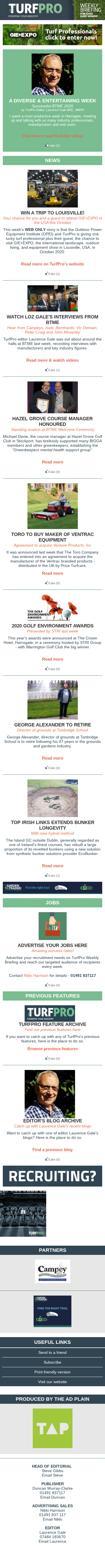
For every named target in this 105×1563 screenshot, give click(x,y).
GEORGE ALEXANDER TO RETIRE (52, 725)
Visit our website (52, 1382)
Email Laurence (52, 1541)
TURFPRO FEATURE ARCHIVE (52, 1024)
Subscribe (52, 1362)
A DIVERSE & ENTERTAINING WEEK (52, 100)
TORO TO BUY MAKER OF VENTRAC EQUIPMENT (52, 537)
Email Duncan (52, 1497)
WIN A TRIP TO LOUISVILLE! (53, 213)
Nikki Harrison (36, 975)
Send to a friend (52, 1352)
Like (52, 145)
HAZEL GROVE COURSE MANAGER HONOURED (52, 421)
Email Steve (52, 1475)
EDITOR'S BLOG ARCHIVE (52, 1121)
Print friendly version (52, 1372)
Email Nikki (52, 1519)
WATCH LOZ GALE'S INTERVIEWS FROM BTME (52, 319)
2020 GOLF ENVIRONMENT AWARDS (53, 626)
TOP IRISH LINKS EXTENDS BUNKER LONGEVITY (52, 825)
